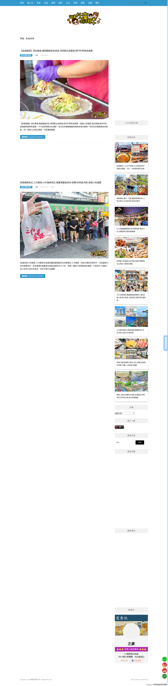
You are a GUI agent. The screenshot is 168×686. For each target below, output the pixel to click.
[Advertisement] (64, 164)
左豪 (36, 55)
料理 (75, 3)
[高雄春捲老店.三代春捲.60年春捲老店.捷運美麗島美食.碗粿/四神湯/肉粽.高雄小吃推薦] (64, 225)
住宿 (46, 3)
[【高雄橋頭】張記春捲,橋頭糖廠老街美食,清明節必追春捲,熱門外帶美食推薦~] (64, 89)
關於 (97, 3)
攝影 (83, 3)
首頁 (22, 3)
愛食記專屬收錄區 (26, 55)
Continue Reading (36, 137)
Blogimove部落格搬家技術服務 (157, 684)
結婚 (90, 3)
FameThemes (144, 679)
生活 (68, 3)
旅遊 (53, 3)
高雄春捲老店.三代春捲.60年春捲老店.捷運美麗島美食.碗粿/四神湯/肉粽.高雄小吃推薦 (60, 182)
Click (165, 343)
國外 (61, 3)
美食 (39, 3)
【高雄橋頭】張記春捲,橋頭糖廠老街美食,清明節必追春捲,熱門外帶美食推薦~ (57, 51)
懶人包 (30, 3)
